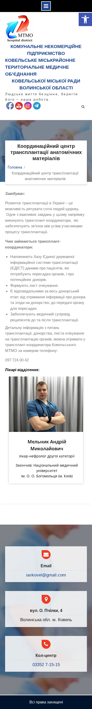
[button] (85, 19)
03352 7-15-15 (46, 664)
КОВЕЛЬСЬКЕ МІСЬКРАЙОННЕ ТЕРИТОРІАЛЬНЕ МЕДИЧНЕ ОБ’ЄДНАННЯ (40, 67)
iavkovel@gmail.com (46, 575)
